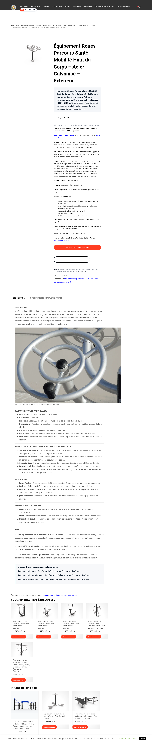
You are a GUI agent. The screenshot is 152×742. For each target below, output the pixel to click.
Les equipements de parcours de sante (60, 595)
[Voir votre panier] (139, 7)
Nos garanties (81, 271)
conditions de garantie (61, 240)
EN (26, 10)
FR (22, 10)
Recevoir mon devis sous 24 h (77, 247)
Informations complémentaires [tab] (45, 298)
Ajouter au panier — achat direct (71, 259)
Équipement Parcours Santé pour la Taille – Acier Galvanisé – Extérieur (49, 571)
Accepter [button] (142, 739)
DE (34, 10)
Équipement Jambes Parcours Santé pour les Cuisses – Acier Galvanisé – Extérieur (54, 575)
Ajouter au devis (18, 637)
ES (30, 10)
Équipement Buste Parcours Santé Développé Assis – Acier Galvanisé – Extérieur (53, 579)
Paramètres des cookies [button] (127, 738)
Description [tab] (19, 298)
